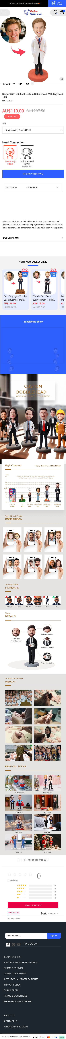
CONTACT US (10, 1021)
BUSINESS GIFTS (12, 956)
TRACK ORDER (11, 990)
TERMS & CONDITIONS (15, 995)
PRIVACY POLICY (12, 984)
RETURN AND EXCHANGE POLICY (20, 962)
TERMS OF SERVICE (13, 968)
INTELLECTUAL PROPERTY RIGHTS (21, 979)
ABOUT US (9, 1015)
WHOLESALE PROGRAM (16, 1026)
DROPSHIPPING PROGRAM (17, 1001)
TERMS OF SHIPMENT (15, 973)
